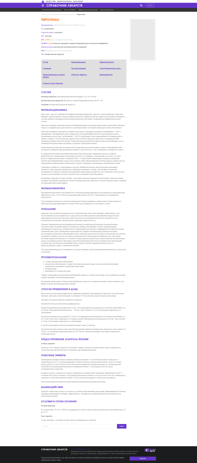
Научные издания (70, 10)
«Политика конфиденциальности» (81, 449)
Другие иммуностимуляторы (61, 40)
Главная (44, 14)
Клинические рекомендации (51, 10)
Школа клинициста (106, 10)
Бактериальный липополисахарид (61, 14)
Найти (121, 426)
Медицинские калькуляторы (88, 10)
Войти (150, 5)
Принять (143, 459)
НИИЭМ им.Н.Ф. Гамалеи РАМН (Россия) (69, 25)
